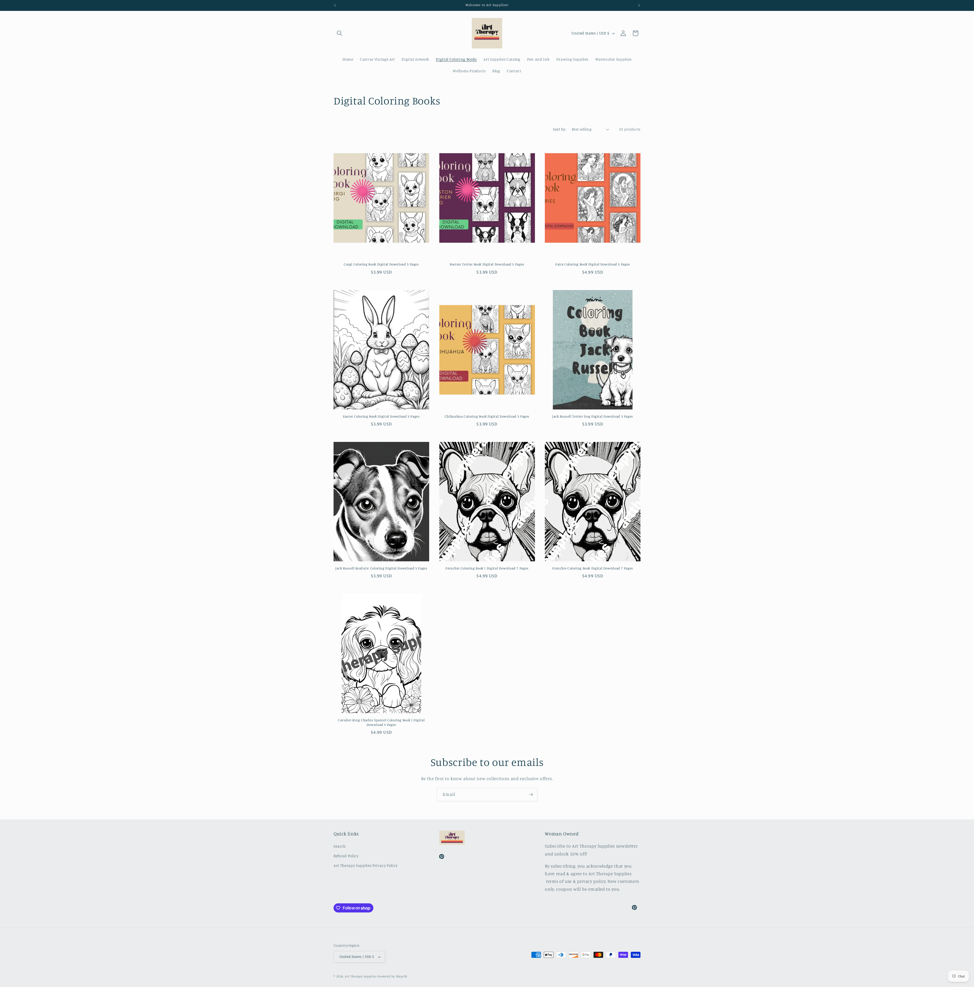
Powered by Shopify (392, 976)
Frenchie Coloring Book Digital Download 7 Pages (592, 568)
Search (340, 846)
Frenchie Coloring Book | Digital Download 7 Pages (487, 568)
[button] (340, 33)
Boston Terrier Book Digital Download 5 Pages (487, 264)
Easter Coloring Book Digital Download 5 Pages (381, 416)
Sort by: (559, 129)
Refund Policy (346, 855)
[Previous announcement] (335, 5)
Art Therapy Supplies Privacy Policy (366, 865)
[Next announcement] (639, 5)
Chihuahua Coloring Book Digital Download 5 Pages (487, 416)
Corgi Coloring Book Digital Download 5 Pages (381, 264)
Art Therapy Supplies (360, 976)
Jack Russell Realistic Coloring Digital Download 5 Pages (381, 568)
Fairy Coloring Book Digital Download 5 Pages (592, 264)
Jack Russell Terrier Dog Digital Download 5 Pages (592, 416)
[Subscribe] (531, 794)
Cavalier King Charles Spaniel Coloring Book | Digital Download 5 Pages (381, 722)
